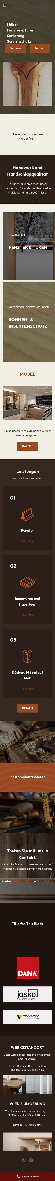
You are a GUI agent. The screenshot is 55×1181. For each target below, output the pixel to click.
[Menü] (51, 5)
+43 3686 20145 (32, 1124)
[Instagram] (31, 1160)
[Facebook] (24, 1160)
